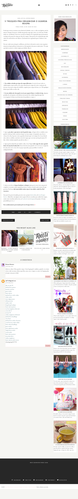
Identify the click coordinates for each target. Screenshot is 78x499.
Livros (65, 84)
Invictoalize (33, 195)
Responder (48, 276)
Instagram (32, 199)
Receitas (65, 101)
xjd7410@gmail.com (10, 281)
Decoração (65, 66)
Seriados (65, 105)
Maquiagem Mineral (65, 87)
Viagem (65, 112)
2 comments (37, 212)
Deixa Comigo (65, 70)
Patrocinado (30, 18)
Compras (65, 52)
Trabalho (65, 108)
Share (19, 212)
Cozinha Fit (65, 56)
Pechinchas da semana (65, 94)
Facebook (24, 199)
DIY (65, 63)
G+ (24, 212)
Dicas (65, 73)
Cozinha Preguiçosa (65, 59)
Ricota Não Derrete (9, 487)
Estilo (23, 18)
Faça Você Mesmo (65, 80)
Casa (18, 18)
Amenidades (65, 49)
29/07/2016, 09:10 (9, 282)
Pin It (30, 212)
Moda (65, 91)
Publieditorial (65, 98)
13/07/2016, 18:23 (9, 266)
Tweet (13, 212)
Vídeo (65, 115)
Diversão (65, 77)
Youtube (65, 119)
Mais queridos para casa (39, 462)
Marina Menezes (9, 264)
